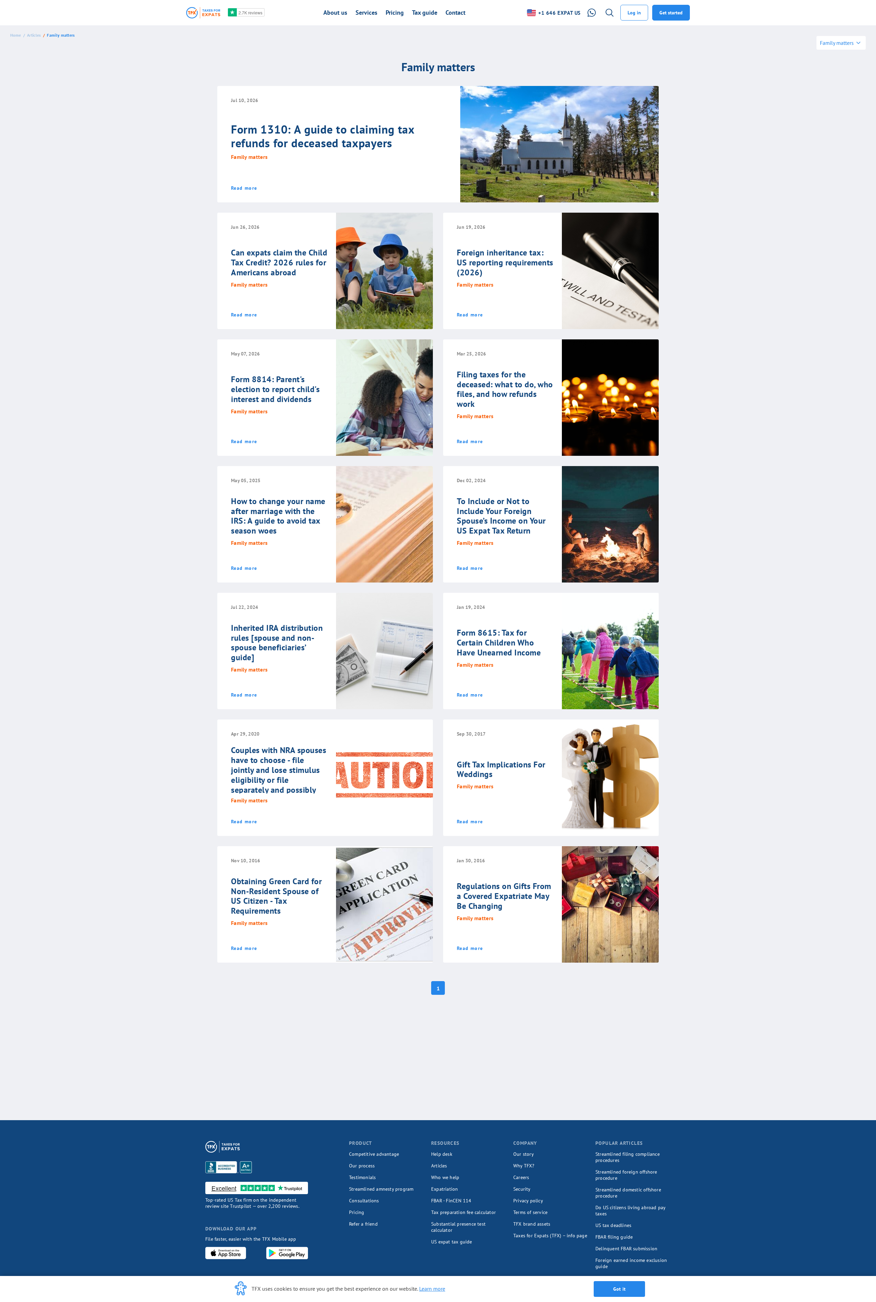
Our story (523, 1154)
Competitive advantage (374, 1154)
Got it (619, 1289)
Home (15, 35)
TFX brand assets (531, 1224)
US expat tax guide (451, 1242)
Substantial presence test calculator (458, 1227)
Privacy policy (528, 1201)
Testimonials (362, 1177)
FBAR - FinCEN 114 (451, 1201)
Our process (362, 1166)
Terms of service (530, 1212)
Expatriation (444, 1189)
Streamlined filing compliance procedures (627, 1157)
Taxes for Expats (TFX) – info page (550, 1235)
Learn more (432, 1288)
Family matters (61, 35)
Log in (634, 13)
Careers (521, 1177)
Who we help (445, 1177)
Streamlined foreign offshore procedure (626, 1175)
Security (522, 1189)
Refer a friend (363, 1224)
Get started (671, 13)
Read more (244, 188)
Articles (34, 35)
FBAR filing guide (614, 1237)
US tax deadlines (613, 1225)
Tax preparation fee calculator (463, 1212)
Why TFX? (523, 1166)
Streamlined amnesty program (381, 1189)
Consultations (364, 1201)
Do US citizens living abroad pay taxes (630, 1210)
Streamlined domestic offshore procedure (628, 1193)
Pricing (356, 1212)
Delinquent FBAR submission (626, 1248)
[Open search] (609, 13)
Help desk (441, 1154)
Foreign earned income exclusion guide (631, 1263)
